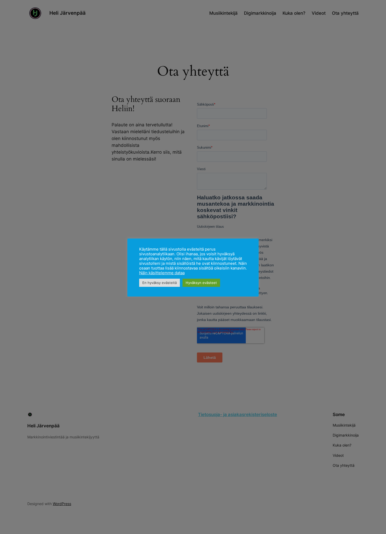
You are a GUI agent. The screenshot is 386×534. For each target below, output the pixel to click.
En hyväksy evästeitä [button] (159, 283)
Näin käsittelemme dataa (162, 273)
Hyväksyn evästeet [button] (201, 283)
